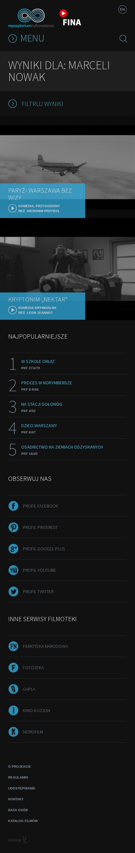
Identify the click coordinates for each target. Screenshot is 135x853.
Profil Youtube (39, 570)
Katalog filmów (23, 821)
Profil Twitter (38, 591)
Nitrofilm (33, 732)
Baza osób (18, 810)
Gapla (29, 689)
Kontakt (16, 799)
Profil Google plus (44, 549)
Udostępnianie (21, 788)
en (122, 9)
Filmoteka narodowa (45, 646)
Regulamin (18, 777)
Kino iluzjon (36, 710)
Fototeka (33, 668)
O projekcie (19, 766)
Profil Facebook (40, 506)
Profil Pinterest (40, 527)
